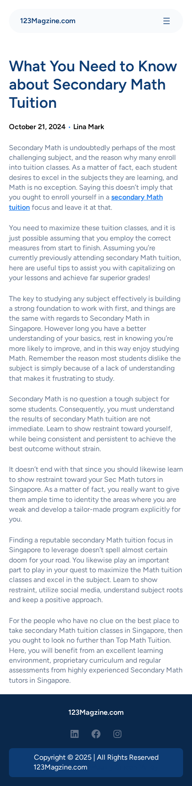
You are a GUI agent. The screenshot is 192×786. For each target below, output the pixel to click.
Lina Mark (88, 126)
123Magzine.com (47, 20)
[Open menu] (166, 21)
